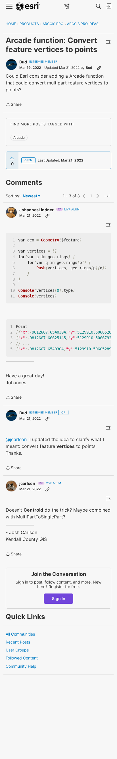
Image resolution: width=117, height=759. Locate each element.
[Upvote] (12, 158)
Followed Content (22, 657)
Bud (23, 61)
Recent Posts (18, 642)
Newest (30, 196)
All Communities (20, 634)
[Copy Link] (99, 67)
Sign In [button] (58, 598)
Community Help (21, 666)
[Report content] (108, 43)
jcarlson (27, 483)
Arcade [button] (19, 137)
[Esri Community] (28, 6)
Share (14, 105)
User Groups (17, 650)
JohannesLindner (36, 209)
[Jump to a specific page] (106, 195)
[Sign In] (109, 6)
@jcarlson (16, 439)
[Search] (98, 6)
